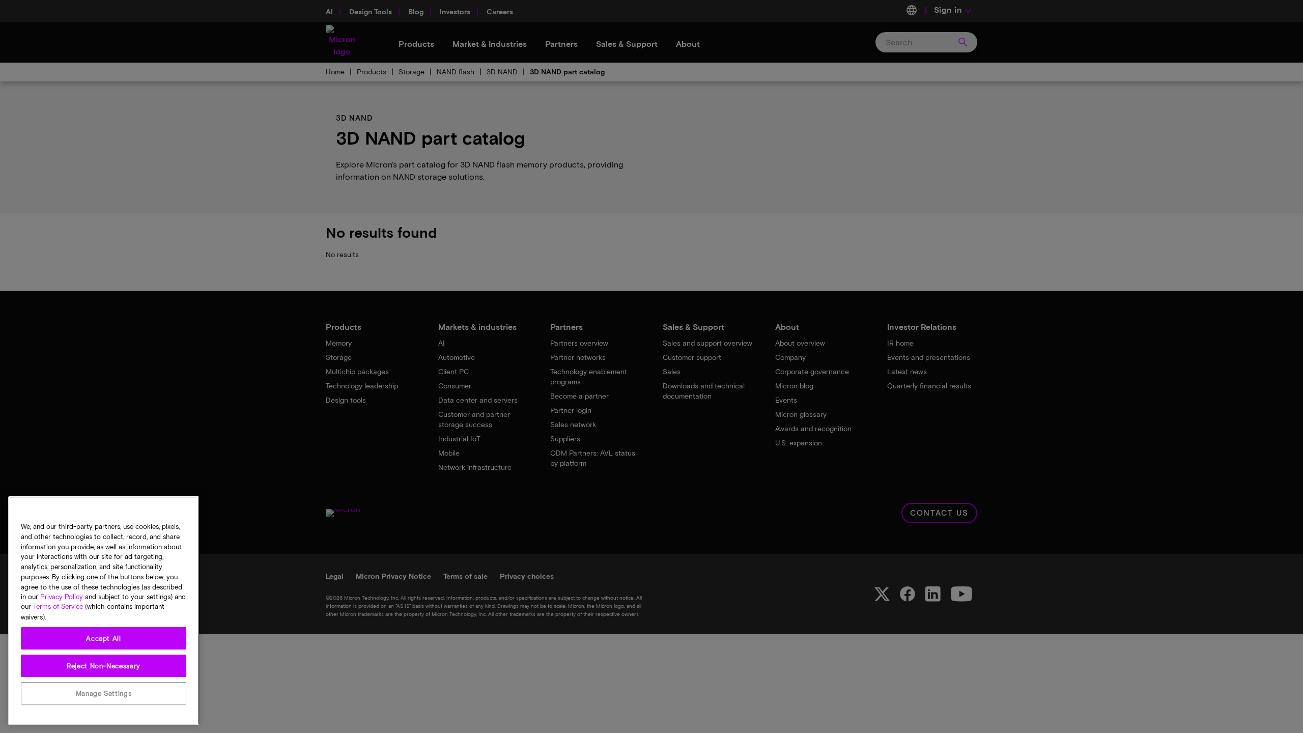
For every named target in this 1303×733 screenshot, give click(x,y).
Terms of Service (58, 607)
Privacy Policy (61, 597)
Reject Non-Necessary (103, 666)
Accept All (103, 638)
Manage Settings (104, 693)
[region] (103, 610)
